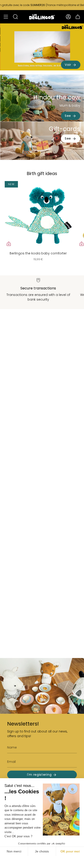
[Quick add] (9, 244)
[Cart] (77, 16)
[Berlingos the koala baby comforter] (38, 214)
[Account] (68, 16)
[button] (15, 16)
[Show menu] (5, 16)
